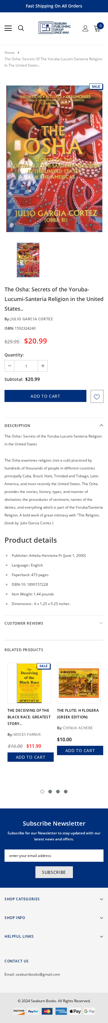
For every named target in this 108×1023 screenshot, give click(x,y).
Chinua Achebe (78, 727)
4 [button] (66, 791)
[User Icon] (85, 28)
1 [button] (42, 791)
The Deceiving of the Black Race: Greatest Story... (29, 717)
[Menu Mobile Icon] (8, 28)
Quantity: (14, 355)
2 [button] (50, 791)
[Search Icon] (21, 28)
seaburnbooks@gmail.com (38, 974)
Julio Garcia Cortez (31, 319)
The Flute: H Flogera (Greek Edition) (78, 714)
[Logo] (54, 26)
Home (9, 52)
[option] (54, 158)
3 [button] (58, 791)
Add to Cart (31, 757)
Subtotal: (13, 379)
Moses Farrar (27, 734)
